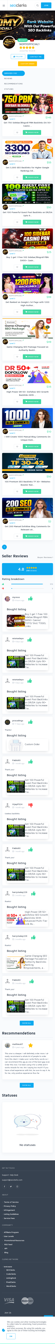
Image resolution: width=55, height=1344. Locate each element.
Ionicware (8, 1266)
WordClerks (11, 1286)
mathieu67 (17, 1044)
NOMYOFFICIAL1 (29, 44)
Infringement (9, 1210)
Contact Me (36, 57)
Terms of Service (11, 1202)
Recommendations (13, 84)
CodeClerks (11, 1274)
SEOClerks (10, 1270)
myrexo (16, 597)
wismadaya (17, 638)
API (5, 1248)
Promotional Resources (14, 1240)
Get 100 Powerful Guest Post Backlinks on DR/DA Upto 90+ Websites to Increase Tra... (36, 661)
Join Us (7, 1312)
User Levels (9, 1236)
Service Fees (9, 1218)
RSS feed (8, 1244)
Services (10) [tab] (10, 73)
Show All (26, 1023)
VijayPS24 (17, 804)
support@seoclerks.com (12, 1180)
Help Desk (14, 1175)
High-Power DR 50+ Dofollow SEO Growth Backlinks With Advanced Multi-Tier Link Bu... (36, 917)
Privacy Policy (10, 1206)
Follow (19, 56)
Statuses (8, 89)
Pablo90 (16, 760)
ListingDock (11, 1278)
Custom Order (27, 64)
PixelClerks (11, 1282)
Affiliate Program (11, 1232)
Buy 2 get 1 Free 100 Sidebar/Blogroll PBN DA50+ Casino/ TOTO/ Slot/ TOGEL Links (36, 620)
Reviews (8, 78)
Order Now (33, 132)
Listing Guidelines (11, 1214)
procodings (17, 720)
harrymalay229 (19, 892)
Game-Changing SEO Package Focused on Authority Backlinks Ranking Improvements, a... (36, 961)
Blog (6, 1252)
